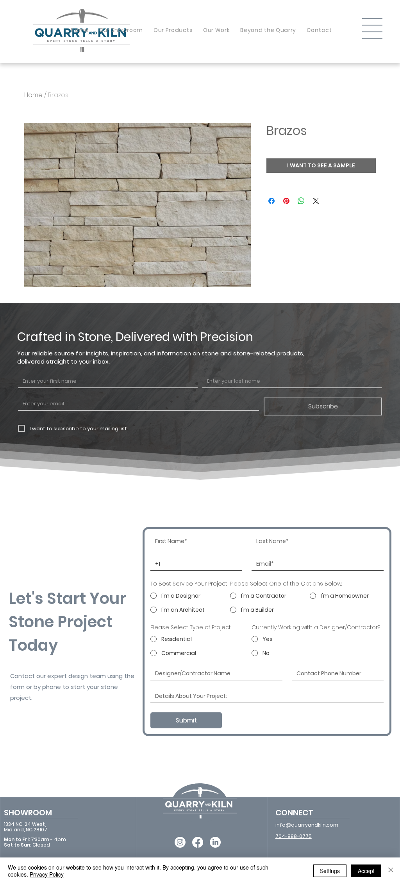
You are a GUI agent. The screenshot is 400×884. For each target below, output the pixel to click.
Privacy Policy (47, 874)
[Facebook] (197, 842)
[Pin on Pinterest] (286, 201)
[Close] (390, 871)
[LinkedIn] (215, 842)
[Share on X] (316, 201)
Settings (330, 871)
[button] (372, 28)
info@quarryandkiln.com (306, 825)
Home (33, 95)
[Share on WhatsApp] (301, 201)
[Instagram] (180, 842)
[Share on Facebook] (271, 201)
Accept (366, 871)
